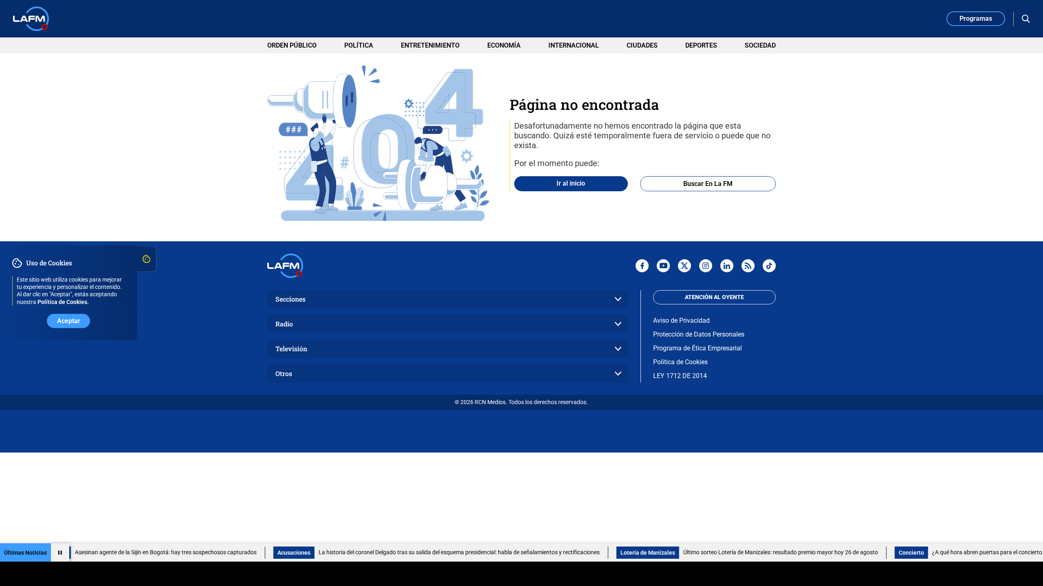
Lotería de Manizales (631, 552)
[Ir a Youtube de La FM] (663, 265)
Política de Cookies (680, 362)
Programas (975, 18)
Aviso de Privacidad (681, 320)
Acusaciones (277, 552)
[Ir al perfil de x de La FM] (684, 265)
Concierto (895, 552)
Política (358, 45)
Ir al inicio (571, 183)
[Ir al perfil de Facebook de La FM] (642, 265)
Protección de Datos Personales (698, 334)
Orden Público (292, 45)
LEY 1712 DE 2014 (680, 376)
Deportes (701, 45)
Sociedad (760, 45)
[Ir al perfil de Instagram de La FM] (705, 265)
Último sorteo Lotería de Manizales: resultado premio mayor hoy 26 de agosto (764, 552)
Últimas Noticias (25, 552)
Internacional (573, 45)
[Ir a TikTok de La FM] (769, 265)
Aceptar (68, 321)
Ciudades (642, 45)
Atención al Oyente (714, 297)
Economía (504, 45)
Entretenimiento (430, 45)
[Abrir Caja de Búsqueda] (1026, 19)
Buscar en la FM (708, 184)
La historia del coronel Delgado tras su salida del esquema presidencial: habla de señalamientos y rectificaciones (442, 552)
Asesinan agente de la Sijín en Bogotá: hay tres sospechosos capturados (149, 552)
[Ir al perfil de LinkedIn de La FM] (726, 265)
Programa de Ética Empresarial (697, 348)
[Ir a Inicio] (31, 19)
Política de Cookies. (63, 302)
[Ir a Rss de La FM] (748, 265)
